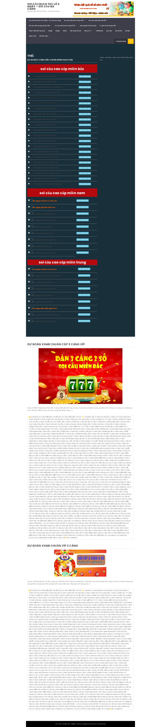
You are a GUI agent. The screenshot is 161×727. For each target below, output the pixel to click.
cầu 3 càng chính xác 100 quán (73, 419)
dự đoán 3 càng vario (94, 451)
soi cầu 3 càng (122, 456)
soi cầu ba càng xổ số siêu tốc (65, 526)
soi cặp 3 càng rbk (68, 456)
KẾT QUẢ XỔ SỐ (75, 31)
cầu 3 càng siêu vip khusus (58, 436)
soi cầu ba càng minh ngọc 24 (108, 689)
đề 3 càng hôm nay (87, 641)
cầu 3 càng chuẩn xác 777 (97, 419)
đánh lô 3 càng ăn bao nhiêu (50, 636)
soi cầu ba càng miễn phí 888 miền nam (101, 504)
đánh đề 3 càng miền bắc (79, 629)
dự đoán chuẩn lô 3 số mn (44, 253)
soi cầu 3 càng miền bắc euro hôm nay (91, 472)
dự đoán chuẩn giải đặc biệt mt (47, 276)
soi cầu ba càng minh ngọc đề (87, 509)
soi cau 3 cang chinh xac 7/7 (87, 653)
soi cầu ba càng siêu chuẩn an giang (47, 513)
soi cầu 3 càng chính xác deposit (63, 463)
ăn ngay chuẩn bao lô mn (44, 220)
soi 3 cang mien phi (45, 651)
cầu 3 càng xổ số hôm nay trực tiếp (50, 612)
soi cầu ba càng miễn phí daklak (85, 506)
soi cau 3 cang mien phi (68, 475)
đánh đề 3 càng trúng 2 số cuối (68, 631)
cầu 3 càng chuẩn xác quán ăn (74, 422)
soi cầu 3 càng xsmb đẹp (77, 489)
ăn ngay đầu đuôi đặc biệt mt (46, 315)
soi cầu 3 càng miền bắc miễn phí (45, 475)
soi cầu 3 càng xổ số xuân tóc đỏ (92, 487)
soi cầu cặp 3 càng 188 (71, 528)
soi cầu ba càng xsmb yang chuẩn (46, 709)
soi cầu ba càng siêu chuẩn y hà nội (64, 516)
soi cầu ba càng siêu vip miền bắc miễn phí (88, 702)
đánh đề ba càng (40, 634)
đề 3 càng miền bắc (104, 641)
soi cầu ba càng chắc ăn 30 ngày (107, 497)
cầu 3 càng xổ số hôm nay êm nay (113, 436)
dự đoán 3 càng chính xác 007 (69, 443)
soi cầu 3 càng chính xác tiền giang (71, 658)
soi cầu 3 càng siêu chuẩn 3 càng (48, 477)
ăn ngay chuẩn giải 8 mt (44, 282)
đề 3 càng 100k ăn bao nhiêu (45, 639)
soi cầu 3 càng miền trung (89, 475)
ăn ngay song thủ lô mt (43, 302)
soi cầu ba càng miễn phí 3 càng (72, 504)
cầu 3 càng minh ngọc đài (116, 429)
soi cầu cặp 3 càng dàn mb (92, 528)
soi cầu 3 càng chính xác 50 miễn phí (112, 460)
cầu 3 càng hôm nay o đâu (98, 424)
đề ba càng (110, 644)
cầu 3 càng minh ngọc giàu (48, 605)
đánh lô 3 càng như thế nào (74, 636)
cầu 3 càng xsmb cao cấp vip (63, 441)
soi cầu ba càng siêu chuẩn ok (104, 513)
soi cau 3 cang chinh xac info (89, 656)
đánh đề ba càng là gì (107, 634)
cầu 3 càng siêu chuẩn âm (98, 431)
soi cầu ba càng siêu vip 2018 (116, 516)
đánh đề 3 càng (69, 627)
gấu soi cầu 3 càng (40, 646)
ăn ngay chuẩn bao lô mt (44, 289)
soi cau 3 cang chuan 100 (56, 660)
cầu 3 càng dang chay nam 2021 (45, 598)
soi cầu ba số (39, 528)
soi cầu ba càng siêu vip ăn (82, 518)
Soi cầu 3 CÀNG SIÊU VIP (60, 480)
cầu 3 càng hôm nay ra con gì (50, 427)
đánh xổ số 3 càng (109, 636)
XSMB (50, 31)
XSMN (58, 31)
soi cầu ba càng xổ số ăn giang (69, 706)
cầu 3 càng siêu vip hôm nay (44, 610)
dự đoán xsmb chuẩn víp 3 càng (52, 546)
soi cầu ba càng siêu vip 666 (59, 518)
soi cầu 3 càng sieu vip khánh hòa (106, 480)
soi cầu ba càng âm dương (55, 497)
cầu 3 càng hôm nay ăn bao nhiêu (73, 424)
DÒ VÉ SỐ (118, 31)
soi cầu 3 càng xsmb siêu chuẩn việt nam (61, 494)
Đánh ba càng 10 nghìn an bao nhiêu (48, 627)
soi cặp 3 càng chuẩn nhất (55, 453)
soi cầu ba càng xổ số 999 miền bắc (111, 523)
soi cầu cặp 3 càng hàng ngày (45, 530)
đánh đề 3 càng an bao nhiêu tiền (113, 627)
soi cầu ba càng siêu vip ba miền (107, 518)
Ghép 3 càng (54, 646)
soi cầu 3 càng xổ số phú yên (44, 487)
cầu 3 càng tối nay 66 (78, 436)
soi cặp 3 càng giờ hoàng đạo (99, 453)
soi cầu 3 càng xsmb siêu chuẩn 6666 (100, 492)
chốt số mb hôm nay (102, 441)
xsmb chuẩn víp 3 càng (100, 709)
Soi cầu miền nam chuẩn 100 (65, 26)
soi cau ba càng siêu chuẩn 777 (74, 694)
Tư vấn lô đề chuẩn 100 (108, 26)
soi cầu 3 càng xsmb (115, 487)
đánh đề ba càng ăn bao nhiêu (85, 634)
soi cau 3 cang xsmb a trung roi (45, 675)
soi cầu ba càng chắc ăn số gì (80, 499)
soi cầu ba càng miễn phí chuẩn (59, 506)
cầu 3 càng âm (51, 593)
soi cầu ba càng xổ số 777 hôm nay (60, 523)
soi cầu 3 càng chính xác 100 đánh (58, 460)
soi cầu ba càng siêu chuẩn (65, 511)
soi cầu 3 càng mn (108, 475)
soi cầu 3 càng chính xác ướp (81, 468)
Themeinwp (101, 724)
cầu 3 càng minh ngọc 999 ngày (67, 429)
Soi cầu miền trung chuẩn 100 (39, 26)
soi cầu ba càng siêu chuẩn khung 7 (77, 513)
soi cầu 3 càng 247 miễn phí (53, 458)
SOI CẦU (109, 31)
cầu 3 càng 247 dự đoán (116, 417)
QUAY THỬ (32, 36)
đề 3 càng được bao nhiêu (42, 641)
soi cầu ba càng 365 (120, 494)
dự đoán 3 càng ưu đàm (74, 451)
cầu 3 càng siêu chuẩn (56, 431)
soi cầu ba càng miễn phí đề (110, 506)
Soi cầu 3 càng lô (90, 470)
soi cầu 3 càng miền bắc (41, 472)
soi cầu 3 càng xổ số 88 (69, 484)
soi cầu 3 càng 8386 (113, 458)
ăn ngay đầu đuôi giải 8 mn (45, 240)
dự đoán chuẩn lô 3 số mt (44, 321)
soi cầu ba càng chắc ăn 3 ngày (80, 497)
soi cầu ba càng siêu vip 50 (91, 699)
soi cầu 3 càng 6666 (73, 458)
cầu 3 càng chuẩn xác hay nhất (48, 422)
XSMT (65, 31)
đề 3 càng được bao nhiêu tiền (66, 641)
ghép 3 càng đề (65, 646)
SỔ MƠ (127, 31)
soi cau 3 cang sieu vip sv (82, 482)
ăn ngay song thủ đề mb (45, 108)
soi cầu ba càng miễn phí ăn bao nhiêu (107, 687)
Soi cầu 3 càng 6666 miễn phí (93, 458)
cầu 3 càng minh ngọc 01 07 (42, 429)
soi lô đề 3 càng (84, 709)
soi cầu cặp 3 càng (54, 528)
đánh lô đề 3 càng (94, 636)
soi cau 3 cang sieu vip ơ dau (59, 482)
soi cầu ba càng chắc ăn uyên (106, 499)
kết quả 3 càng (59, 648)
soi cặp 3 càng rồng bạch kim (88, 456)
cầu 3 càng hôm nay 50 (50, 424)
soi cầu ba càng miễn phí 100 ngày (45, 504)
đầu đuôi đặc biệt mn (42, 246)
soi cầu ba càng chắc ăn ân (86, 682)
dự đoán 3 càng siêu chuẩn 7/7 (96, 446)
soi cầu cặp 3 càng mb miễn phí (113, 530)
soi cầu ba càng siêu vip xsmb (66, 521)
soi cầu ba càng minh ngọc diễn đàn (60, 509)
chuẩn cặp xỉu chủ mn (43, 227)
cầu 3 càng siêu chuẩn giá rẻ (49, 434)
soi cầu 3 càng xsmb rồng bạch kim (70, 492)
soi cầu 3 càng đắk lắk (76, 660)
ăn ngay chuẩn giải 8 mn (44, 214)
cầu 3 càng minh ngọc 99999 (93, 429)
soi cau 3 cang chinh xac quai (63, 465)
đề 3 (119, 636)
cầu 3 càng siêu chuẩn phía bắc (74, 434)
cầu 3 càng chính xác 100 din (48, 419)
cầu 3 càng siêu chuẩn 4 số (76, 431)
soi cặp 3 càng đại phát (76, 453)
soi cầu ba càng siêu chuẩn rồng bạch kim (87, 697)
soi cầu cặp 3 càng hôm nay (69, 530)
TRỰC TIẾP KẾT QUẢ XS (37, 31)
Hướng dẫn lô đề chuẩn (88, 26)
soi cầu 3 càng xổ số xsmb (67, 487)
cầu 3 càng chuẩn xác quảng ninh (101, 422)
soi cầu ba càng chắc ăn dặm (55, 499)
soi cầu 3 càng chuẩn (103, 468)
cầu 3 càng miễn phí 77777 (74, 427)
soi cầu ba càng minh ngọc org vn (115, 509)
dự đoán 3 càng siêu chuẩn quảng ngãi (55, 448)
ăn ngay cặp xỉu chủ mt (43, 295)
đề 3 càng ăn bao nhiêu (66, 639)
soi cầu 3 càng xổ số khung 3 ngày (93, 484)
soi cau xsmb (37, 538)
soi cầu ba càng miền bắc (100, 501)
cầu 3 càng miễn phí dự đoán (97, 427)
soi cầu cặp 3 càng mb (91, 530)
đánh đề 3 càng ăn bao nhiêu (88, 627)
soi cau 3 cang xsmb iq (97, 489)
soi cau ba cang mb (82, 501)
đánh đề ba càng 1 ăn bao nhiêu (60, 634)
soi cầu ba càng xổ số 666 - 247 (66, 704)
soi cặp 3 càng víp (108, 456)
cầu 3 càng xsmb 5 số (42, 441)
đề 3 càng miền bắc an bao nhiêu (50, 644)
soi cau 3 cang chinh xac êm (116, 463)
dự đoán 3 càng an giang (46, 443)
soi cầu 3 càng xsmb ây (57, 489)
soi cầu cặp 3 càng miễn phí (60, 533)
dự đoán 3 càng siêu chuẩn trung (50, 451)
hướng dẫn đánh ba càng (41, 648)
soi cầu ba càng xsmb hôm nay (90, 526)
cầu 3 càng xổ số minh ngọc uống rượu (98, 439)
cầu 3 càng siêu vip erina (116, 434)
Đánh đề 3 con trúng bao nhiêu (95, 631)
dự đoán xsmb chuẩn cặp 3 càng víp (56, 344)
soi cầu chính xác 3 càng (71, 535)
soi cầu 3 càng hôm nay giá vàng (68, 470)
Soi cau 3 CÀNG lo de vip (107, 470)
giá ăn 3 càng (98, 646)
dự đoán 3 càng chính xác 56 (95, 443)
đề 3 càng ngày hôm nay (74, 644)
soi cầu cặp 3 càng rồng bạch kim (86, 533)
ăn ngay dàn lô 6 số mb (45, 141)
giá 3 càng (76, 646)
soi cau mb (109, 535)
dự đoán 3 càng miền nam (43, 446)
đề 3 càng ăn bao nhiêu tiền (87, 639)
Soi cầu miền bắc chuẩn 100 (74, 20)
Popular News (121, 41)
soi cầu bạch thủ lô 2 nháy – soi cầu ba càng (43, 6)
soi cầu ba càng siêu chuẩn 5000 (90, 511)
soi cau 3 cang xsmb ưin (88, 494)
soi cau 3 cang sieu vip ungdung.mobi (108, 482)
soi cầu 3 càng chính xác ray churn (90, 465)
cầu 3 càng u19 (93, 436)
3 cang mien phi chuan (100, 590)
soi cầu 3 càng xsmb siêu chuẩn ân (114, 677)
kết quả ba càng (93, 648)
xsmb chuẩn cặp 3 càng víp (54, 538)
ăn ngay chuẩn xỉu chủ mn (45, 201)
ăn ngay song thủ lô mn (43, 233)
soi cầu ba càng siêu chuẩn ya (92, 516)
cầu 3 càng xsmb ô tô (84, 441)
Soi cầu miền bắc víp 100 (97, 20)
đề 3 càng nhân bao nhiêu (94, 644)
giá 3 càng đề (87, 646)
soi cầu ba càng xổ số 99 (85, 523)
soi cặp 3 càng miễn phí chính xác (46, 456)
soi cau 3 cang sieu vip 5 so (80, 480)
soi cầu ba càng (105, 494)
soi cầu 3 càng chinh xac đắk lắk (91, 463)
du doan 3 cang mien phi (108, 615)
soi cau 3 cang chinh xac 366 (84, 460)
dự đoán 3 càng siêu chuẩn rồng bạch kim (89, 448)
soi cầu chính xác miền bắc (93, 535)
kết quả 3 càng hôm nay (76, 648)
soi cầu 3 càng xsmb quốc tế (43, 492)
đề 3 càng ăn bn (105, 639)
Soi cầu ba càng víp (87, 521)
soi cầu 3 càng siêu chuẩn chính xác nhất (79, 477)
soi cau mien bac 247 (68, 709)
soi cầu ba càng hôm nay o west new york (56, 501)
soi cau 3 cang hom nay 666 (43, 470)
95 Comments (72, 538)
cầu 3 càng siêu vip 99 (96, 434)
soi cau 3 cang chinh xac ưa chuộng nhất (51, 468)
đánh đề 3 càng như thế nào (102, 629)
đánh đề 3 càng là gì (59, 629)
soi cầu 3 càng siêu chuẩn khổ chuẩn (112, 477)
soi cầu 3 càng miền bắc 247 (63, 472)
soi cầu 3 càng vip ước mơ (47, 484)
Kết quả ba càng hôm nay (110, 648)
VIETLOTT (87, 31)
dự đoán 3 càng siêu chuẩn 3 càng (68, 446)
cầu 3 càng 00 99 (98, 417)
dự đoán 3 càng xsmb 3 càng (115, 451)
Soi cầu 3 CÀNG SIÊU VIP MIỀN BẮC (95, 668)
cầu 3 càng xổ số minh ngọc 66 (68, 439)
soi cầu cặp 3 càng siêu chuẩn (48, 535)
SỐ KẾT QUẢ (43, 36)
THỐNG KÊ (99, 31)
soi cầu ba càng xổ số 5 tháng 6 (108, 521)
